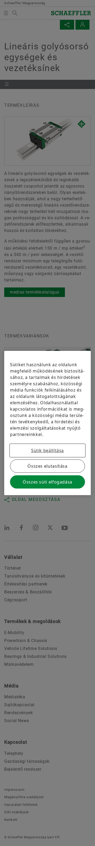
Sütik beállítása (47, 450)
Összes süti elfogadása (47, 482)
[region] (47, 423)
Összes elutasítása (47, 466)
